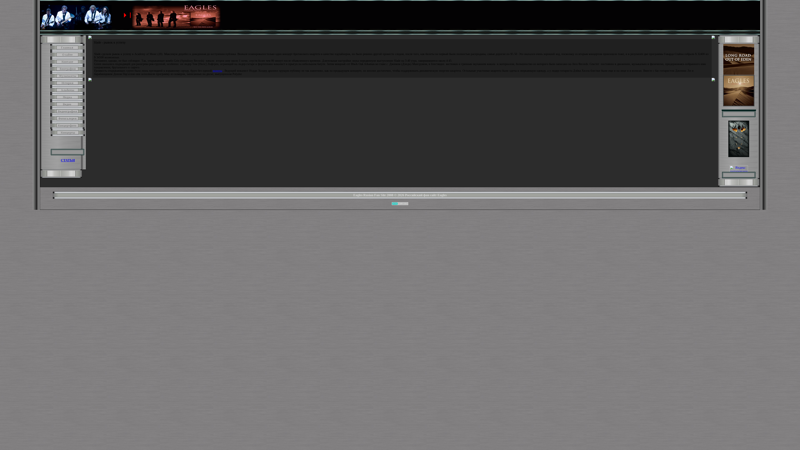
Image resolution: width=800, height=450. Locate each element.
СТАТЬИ (68, 160)
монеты (217, 70)
